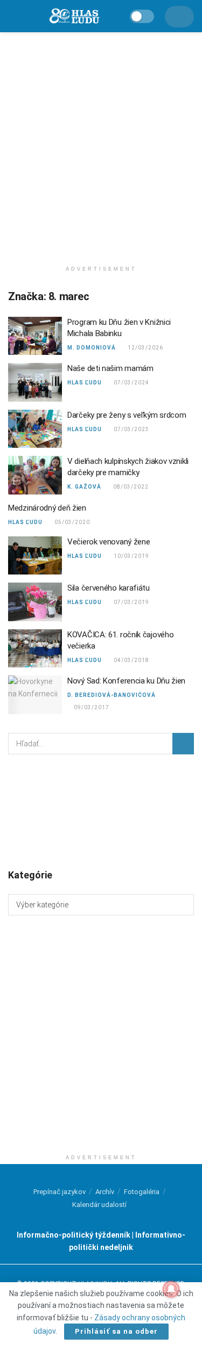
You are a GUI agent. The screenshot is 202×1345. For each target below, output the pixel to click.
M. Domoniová (91, 348)
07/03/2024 (131, 383)
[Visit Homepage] (74, 16)
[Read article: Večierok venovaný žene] (35, 555)
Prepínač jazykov (59, 1192)
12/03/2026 (145, 348)
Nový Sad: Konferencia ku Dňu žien (126, 681)
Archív (104, 1192)
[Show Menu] (13, 16)
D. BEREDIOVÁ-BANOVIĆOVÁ (111, 695)
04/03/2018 (131, 660)
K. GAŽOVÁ (84, 487)
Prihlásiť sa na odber (116, 1331)
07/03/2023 (131, 429)
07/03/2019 (131, 602)
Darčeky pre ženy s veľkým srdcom (126, 415)
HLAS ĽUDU (84, 383)
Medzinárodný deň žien (47, 508)
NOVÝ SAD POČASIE (101, 810)
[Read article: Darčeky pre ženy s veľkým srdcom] (35, 429)
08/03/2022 (130, 487)
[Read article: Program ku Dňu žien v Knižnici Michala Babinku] (35, 336)
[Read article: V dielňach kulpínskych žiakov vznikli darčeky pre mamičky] (35, 475)
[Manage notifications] (171, 1289)
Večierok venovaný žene (108, 542)
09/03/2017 (91, 707)
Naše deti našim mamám (110, 368)
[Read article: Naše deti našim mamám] (35, 382)
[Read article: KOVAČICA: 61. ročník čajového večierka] (35, 648)
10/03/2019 (131, 556)
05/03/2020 (71, 522)
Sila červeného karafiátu (108, 588)
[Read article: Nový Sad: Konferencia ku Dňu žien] (35, 694)
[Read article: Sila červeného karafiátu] (35, 602)
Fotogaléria (141, 1192)
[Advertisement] (101, 143)
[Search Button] (183, 743)
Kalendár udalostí (99, 1205)
